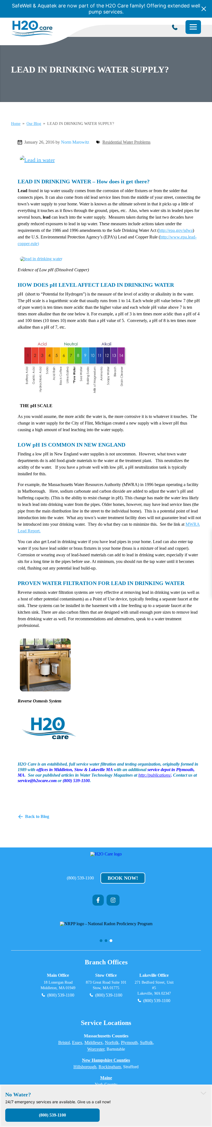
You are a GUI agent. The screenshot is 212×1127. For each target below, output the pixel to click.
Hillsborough (84, 1066)
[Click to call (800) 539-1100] (174, 27)
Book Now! (123, 878)
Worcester (95, 1049)
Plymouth (129, 1042)
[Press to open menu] (193, 27)
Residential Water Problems (126, 142)
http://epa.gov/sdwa (176, 230)
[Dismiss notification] (204, 9)
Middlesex (93, 1042)
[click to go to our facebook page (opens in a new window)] (98, 900)
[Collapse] (203, 1093)
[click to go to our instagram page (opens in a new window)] (113, 900)
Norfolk (112, 1042)
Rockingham (110, 1066)
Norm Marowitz (75, 142)
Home (15, 124)
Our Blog (33, 124)
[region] (106, 928)
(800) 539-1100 (80, 878)
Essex (77, 1042)
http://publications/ (154, 775)
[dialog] (106, 1106)
